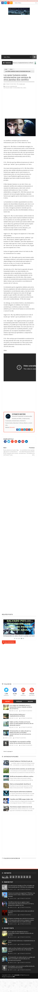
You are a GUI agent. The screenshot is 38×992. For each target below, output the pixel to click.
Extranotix (12, 427)
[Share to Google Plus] (9, 633)
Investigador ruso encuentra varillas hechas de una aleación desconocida (18, 636)
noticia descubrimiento (27, 621)
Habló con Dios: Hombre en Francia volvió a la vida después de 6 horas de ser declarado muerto (21, 723)
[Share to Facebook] (5, 633)
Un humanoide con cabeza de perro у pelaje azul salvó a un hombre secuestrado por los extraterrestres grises (20, 733)
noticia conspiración (11, 86)
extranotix (16, 975)
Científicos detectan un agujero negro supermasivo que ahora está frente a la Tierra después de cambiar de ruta (21, 903)
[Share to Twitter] (7, 633)
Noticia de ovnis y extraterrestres (13, 87)
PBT (14, 976)
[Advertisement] (19, 36)
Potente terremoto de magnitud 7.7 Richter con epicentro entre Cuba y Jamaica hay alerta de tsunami (21, 894)
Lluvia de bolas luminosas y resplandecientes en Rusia (17, 715)
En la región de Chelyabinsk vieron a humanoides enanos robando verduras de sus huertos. (21, 707)
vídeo (11, 69)
